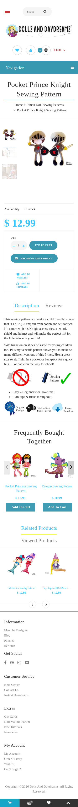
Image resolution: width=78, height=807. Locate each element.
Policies (9, 640)
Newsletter (11, 732)
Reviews (54, 305)
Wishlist (9, 764)
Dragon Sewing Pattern (57, 486)
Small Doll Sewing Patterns (45, 105)
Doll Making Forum (17, 721)
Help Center (12, 684)
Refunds (9, 645)
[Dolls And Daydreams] (39, 37)
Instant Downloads (16, 695)
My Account (12, 753)
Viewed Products (39, 540)
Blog (7, 635)
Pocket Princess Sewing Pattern (21, 488)
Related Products (39, 528)
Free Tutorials (13, 727)
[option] (49, 147)
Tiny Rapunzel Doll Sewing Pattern (59, 588)
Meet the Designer (16, 630)
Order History (13, 758)
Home (19, 105)
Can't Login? (12, 769)
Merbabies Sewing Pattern (22, 588)
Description (27, 305)
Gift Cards (10, 716)
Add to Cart (21, 507)
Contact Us (11, 690)
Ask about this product (36, 258)
